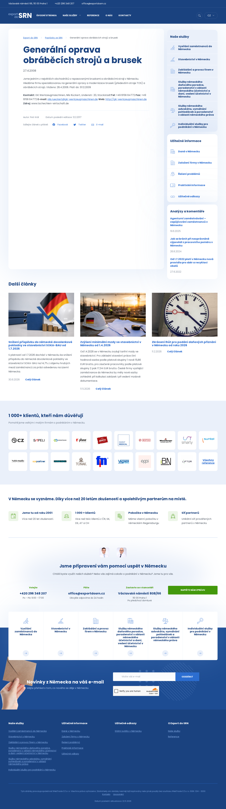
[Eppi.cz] (144, 461)
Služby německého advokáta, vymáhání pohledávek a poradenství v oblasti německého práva (30, 761)
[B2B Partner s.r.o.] (39, 461)
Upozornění (118, 794)
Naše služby (70, 15)
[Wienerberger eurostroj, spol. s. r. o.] (166, 440)
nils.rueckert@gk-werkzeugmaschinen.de (73, 99)
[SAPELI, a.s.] (39, 440)
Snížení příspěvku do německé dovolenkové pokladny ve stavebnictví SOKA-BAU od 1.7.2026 (40, 345)
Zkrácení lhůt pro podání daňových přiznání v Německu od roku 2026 (184, 343)
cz (209, 15)
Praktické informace (72, 748)
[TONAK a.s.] (81, 461)
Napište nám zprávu (193, 590)
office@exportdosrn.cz (94, 3)
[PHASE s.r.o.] (81, 440)
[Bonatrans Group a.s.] (60, 440)
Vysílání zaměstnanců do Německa (27, 731)
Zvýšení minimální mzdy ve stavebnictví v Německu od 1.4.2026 (110, 343)
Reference (93, 15)
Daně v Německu (71, 731)
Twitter (82, 124)
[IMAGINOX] (60, 461)
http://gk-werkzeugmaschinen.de (126, 99)
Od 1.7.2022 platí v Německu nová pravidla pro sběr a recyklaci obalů (191, 265)
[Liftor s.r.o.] (187, 461)
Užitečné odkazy (70, 753)
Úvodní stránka (46, 15)
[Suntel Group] (208, 440)
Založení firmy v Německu (75, 736)
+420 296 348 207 (64, 3)
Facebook (63, 124)
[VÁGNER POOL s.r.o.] (123, 461)
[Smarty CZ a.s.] (187, 440)
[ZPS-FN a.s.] (102, 461)
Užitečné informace (185, 141)
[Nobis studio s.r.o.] (17, 461)
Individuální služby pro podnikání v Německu (32, 769)
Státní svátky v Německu (128, 731)
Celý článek (32, 379)
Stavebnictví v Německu (21, 736)
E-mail (99, 124)
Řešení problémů (71, 742)
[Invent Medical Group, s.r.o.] (123, 440)
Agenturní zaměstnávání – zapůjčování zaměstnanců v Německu (189, 225)
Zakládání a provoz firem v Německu (28, 742)
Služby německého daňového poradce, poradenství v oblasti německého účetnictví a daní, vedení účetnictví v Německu (32, 750)
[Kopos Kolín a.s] (144, 440)
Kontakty (125, 15)
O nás (108, 15)
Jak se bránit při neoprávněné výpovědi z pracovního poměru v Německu (191, 245)
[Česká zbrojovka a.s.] (17, 440)
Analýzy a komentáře (187, 211)
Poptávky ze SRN (53, 37)
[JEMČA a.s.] (102, 440)
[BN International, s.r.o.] (166, 461)
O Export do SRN (178, 723)
